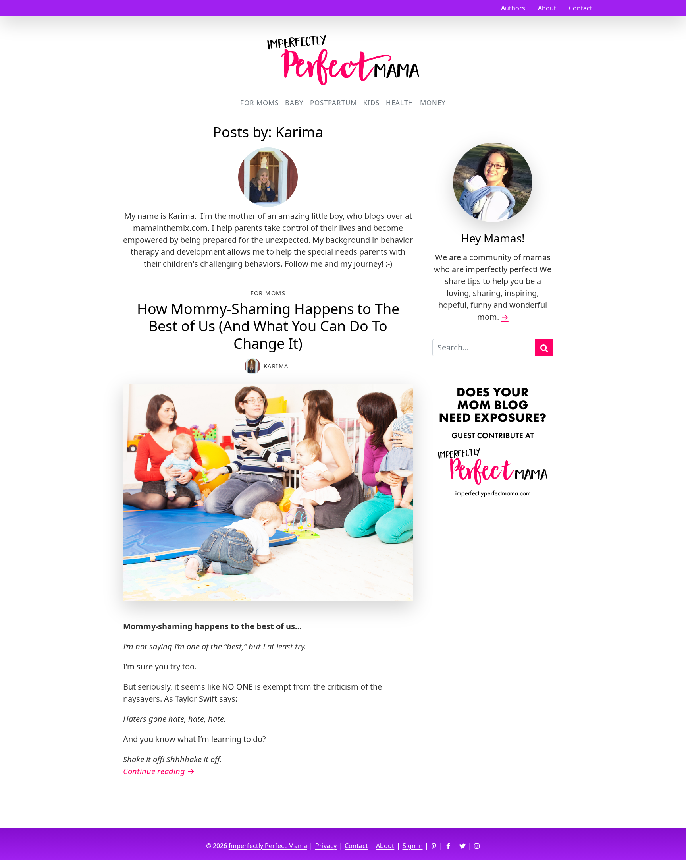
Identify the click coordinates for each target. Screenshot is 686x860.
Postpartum (333, 102)
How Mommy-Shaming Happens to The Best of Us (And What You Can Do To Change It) (268, 326)
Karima (276, 366)
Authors (513, 8)
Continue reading (159, 771)
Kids (371, 102)
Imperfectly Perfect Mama (268, 845)
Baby (294, 102)
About (547, 8)
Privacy (326, 845)
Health (400, 102)
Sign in (413, 845)
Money (433, 102)
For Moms (259, 102)
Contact (580, 8)
